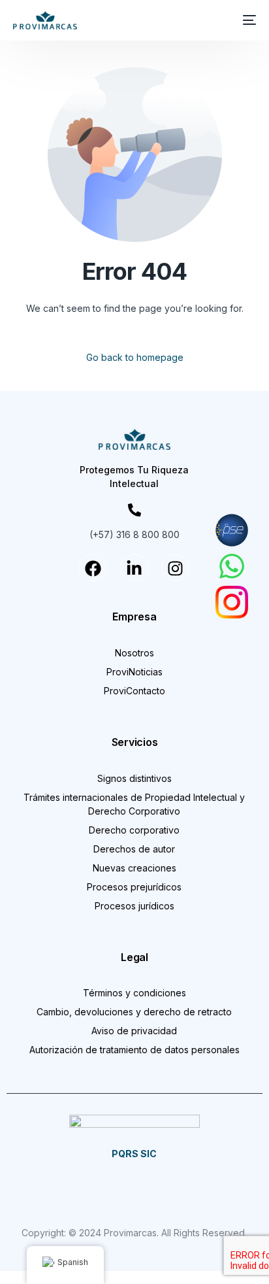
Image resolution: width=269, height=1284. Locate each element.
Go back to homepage (134, 357)
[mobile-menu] (247, 20)
